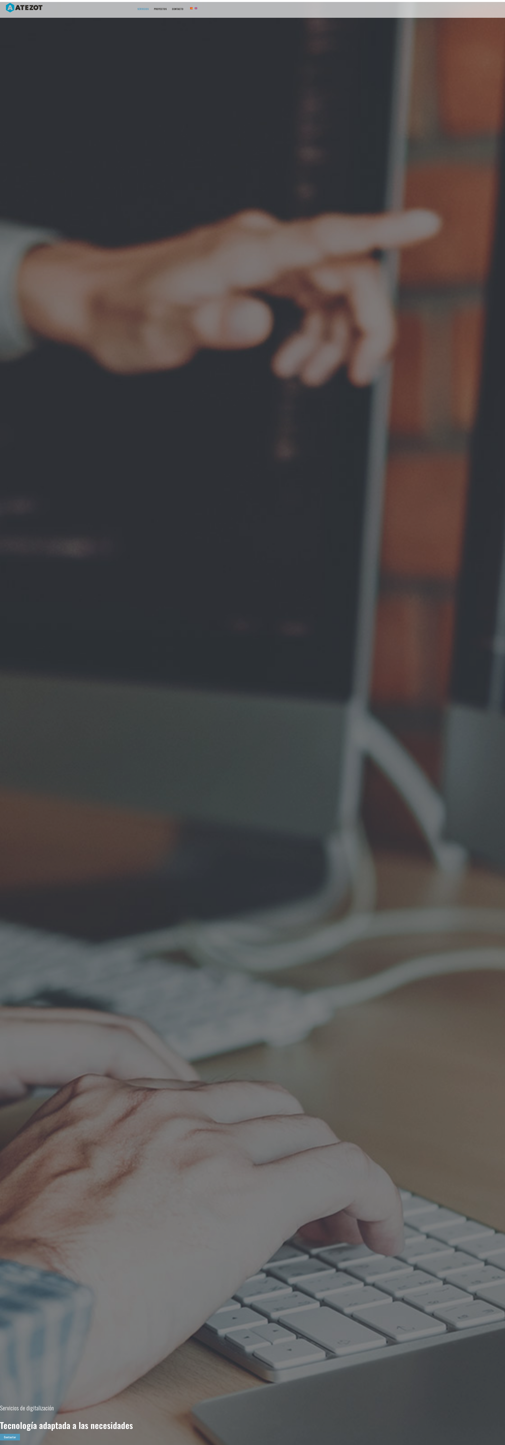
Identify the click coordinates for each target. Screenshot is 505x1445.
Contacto (177, 9)
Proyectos (160, 9)
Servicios (143, 9)
